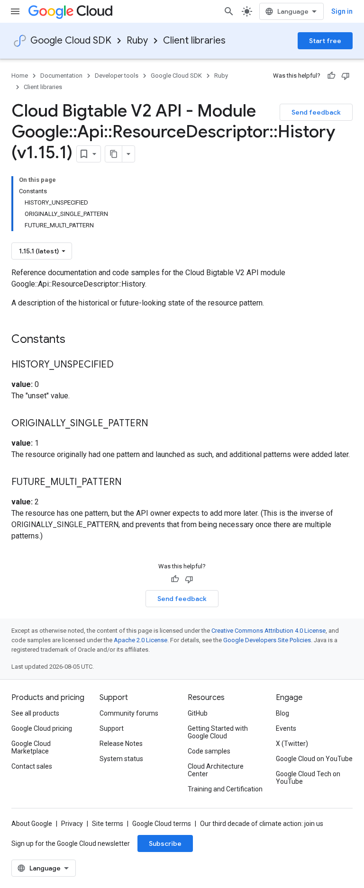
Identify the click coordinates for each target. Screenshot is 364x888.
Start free (325, 40)
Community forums (129, 713)
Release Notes (121, 743)
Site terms (107, 823)
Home (19, 75)
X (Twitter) (292, 743)
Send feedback (316, 112)
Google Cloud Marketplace (31, 747)
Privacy (72, 823)
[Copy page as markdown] (113, 154)
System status (121, 758)
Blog (282, 713)
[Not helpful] (345, 76)
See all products (35, 713)
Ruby (137, 40)
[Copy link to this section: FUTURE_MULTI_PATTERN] (131, 482)
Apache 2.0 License (140, 640)
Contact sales (31, 766)
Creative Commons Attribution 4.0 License (268, 630)
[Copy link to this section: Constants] (77, 340)
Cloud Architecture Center (216, 770)
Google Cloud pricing (41, 728)
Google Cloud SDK (70, 40)
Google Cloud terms (161, 823)
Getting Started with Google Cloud (218, 732)
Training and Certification (225, 789)
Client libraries (194, 40)
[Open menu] (15, 11)
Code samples (209, 751)
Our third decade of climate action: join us (261, 823)
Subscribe (165, 843)
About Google (31, 823)
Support (112, 728)
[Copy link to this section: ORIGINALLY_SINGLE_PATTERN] (157, 424)
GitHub (198, 713)
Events (286, 728)
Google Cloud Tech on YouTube (308, 777)
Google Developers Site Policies (267, 640)
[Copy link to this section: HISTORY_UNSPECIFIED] (123, 365)
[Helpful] (331, 76)
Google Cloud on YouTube (314, 758)
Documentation (61, 75)
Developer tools (116, 75)
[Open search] (229, 11)
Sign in (342, 11)
